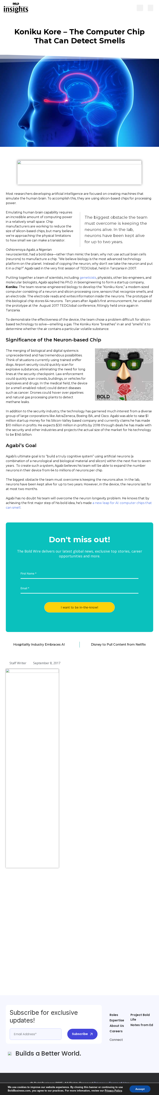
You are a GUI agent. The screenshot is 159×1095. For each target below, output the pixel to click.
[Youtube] (134, 1047)
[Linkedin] (127, 1047)
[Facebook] (112, 1047)
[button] (140, 8)
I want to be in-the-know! (79, 607)
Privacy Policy (113, 1090)
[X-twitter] (120, 1047)
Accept (140, 1089)
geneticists (88, 277)
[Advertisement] (21, 930)
